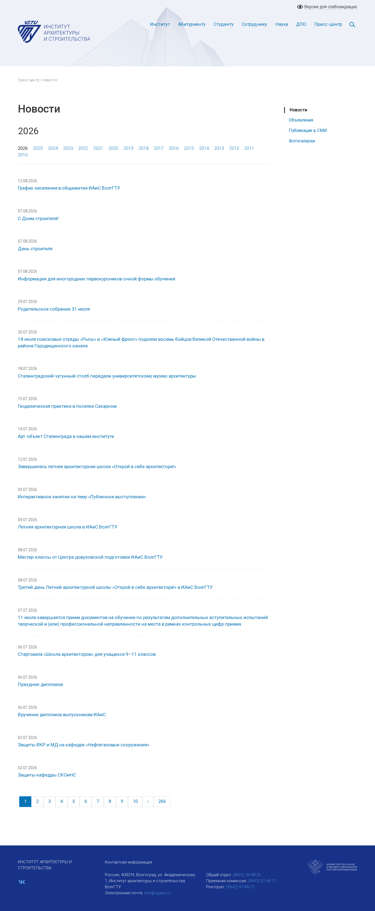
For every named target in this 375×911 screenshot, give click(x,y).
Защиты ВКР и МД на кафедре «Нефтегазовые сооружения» (83, 744)
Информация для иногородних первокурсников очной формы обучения (96, 279)
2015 (189, 148)
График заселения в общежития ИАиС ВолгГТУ (69, 188)
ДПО (301, 24)
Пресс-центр (328, 24)
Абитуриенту (192, 24)
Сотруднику (254, 24)
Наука (281, 24)
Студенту (224, 24)
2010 (23, 155)
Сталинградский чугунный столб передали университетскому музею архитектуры (107, 376)
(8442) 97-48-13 (262, 880)
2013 (219, 148)
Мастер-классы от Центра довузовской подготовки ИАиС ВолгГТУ (90, 557)
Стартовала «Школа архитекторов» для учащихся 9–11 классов (87, 654)
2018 (144, 148)
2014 (204, 148)
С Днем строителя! (38, 218)
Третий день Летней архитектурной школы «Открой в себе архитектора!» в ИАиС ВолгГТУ (115, 587)
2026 (23, 148)
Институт (160, 24)
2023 (68, 148)
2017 (159, 148)
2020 (113, 148)
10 (135, 801)
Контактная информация (128, 862)
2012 (234, 148)
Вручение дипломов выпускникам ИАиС (62, 714)
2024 (53, 148)
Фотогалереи (302, 141)
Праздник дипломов (40, 684)
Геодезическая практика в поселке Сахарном (67, 406)
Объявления (301, 120)
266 (162, 801)
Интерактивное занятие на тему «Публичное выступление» (82, 496)
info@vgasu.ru (157, 892)
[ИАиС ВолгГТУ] (54, 31)
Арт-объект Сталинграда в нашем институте (66, 436)
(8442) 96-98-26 (247, 874)
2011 (249, 148)
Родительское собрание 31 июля (54, 309)
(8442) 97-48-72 (240, 886)
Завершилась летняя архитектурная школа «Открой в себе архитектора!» (97, 466)
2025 (38, 148)
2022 (83, 148)
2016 (174, 148)
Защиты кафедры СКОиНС (47, 775)
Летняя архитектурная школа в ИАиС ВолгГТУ (67, 527)
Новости (298, 110)
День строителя (35, 248)
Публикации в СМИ (308, 130)
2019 (128, 148)
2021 (98, 148)
